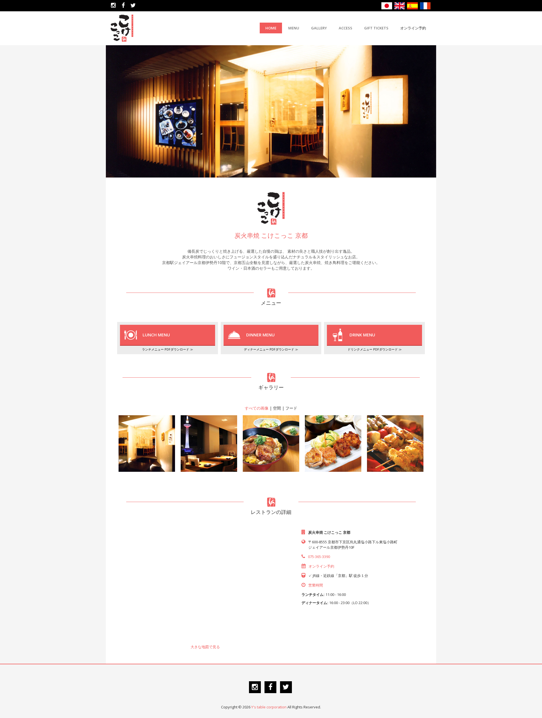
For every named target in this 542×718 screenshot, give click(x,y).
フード (291, 408)
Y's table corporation (269, 707)
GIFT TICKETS (376, 28)
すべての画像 (256, 408)
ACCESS (345, 28)
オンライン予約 (413, 28)
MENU (293, 28)
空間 (277, 408)
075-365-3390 (319, 556)
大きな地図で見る (205, 646)
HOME (270, 28)
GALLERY (319, 28)
